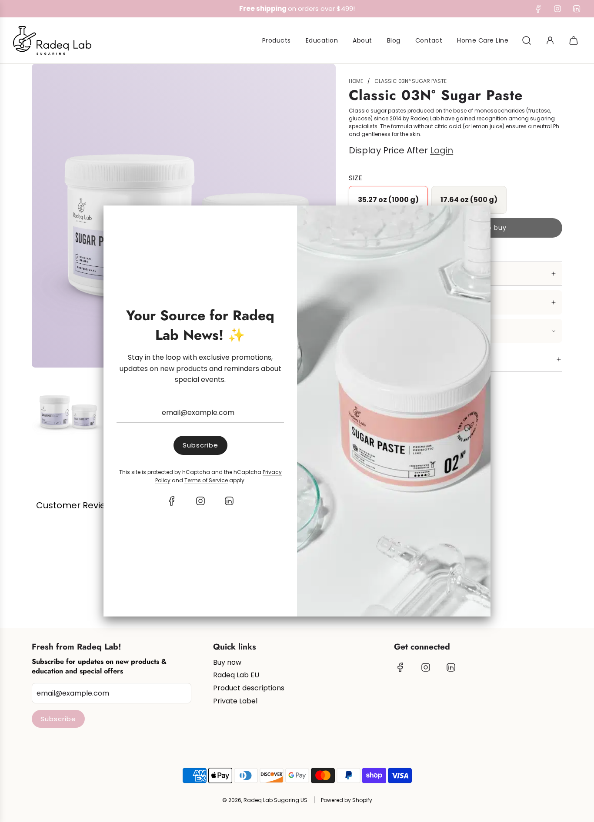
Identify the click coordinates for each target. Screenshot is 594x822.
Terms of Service (206, 480)
